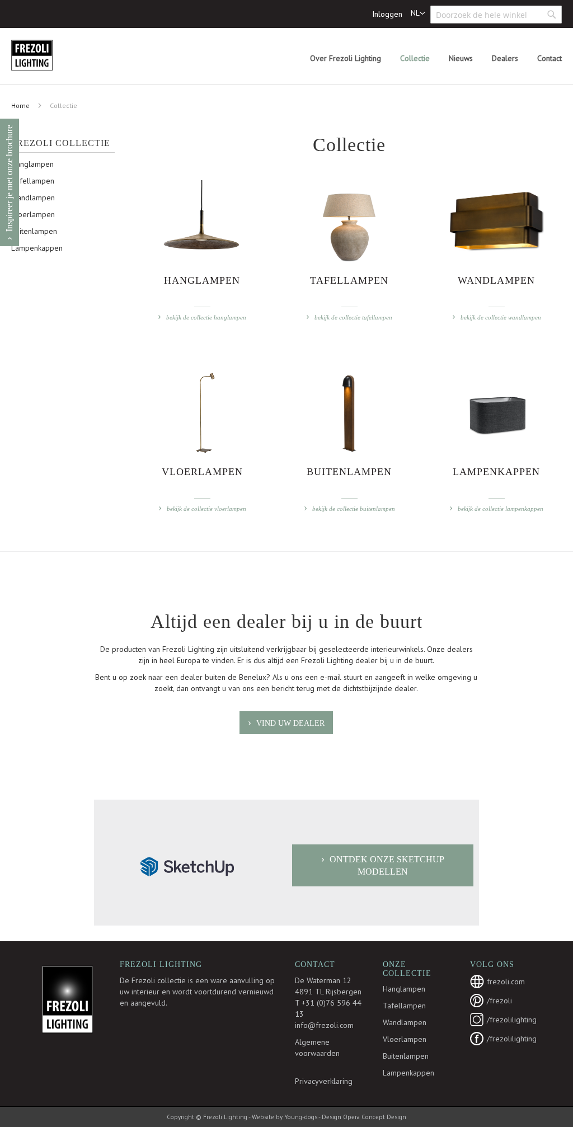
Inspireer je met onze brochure (9, 178)
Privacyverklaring (324, 1081)
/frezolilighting (512, 1020)
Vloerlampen (33, 214)
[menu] (436, 58)
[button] (418, 13)
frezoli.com (506, 981)
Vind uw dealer (290, 723)
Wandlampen (33, 197)
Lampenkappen (37, 248)
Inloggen (387, 14)
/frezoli (499, 1000)
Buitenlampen (34, 231)
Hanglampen (32, 164)
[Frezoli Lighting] (58, 55)
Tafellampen (32, 181)
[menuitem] (345, 58)
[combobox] (496, 15)
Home (20, 105)
